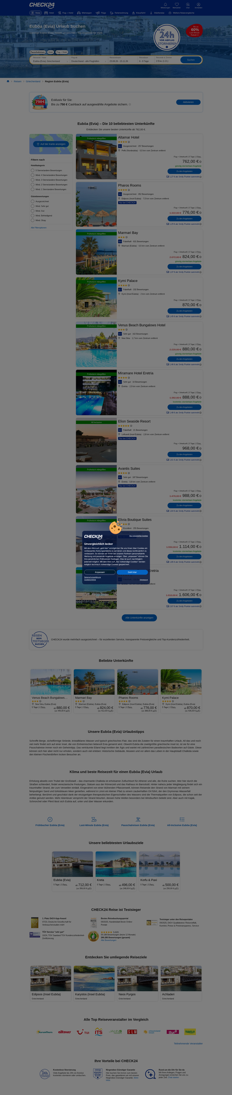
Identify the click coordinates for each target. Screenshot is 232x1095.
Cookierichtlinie (90, 580)
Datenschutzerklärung (92, 577)
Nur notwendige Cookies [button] (138, 536)
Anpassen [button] (100, 572)
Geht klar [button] (132, 572)
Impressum (144, 580)
